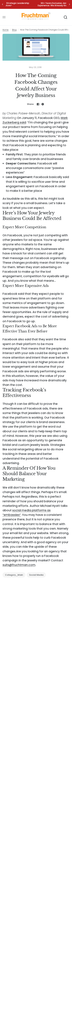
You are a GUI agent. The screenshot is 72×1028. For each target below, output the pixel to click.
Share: (30, 104)
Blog (14, 29)
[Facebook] (38, 104)
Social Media (36, 574)
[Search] (65, 17)
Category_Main (14, 574)
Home (6, 29)
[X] (43, 104)
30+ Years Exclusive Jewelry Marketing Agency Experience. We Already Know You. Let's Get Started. (36, 4)
